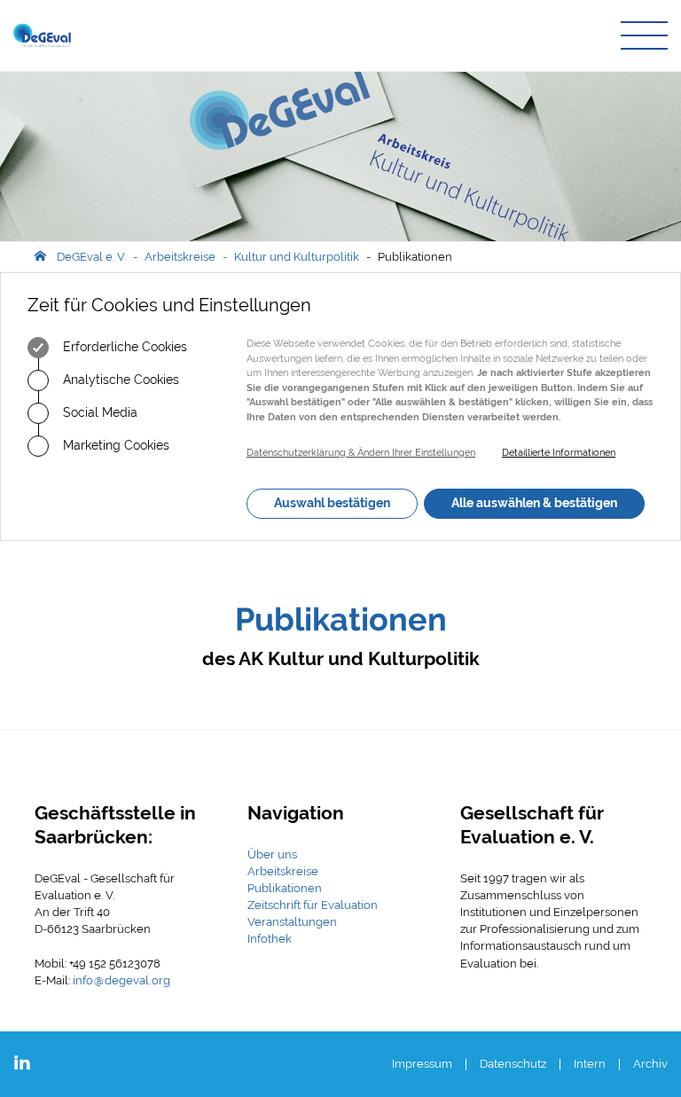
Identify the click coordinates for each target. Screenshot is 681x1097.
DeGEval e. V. (91, 256)
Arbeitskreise (180, 256)
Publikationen (415, 256)
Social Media (98, 412)
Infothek (269, 938)
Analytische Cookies (119, 379)
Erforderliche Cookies (123, 347)
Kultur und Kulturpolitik (296, 256)
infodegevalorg (121, 980)
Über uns (272, 854)
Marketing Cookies (114, 445)
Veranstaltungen (292, 922)
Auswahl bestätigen (332, 503)
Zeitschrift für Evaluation (312, 905)
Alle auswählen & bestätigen (534, 503)
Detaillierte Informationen (558, 452)
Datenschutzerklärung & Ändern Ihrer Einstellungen (361, 452)
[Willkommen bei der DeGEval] (42, 35)
